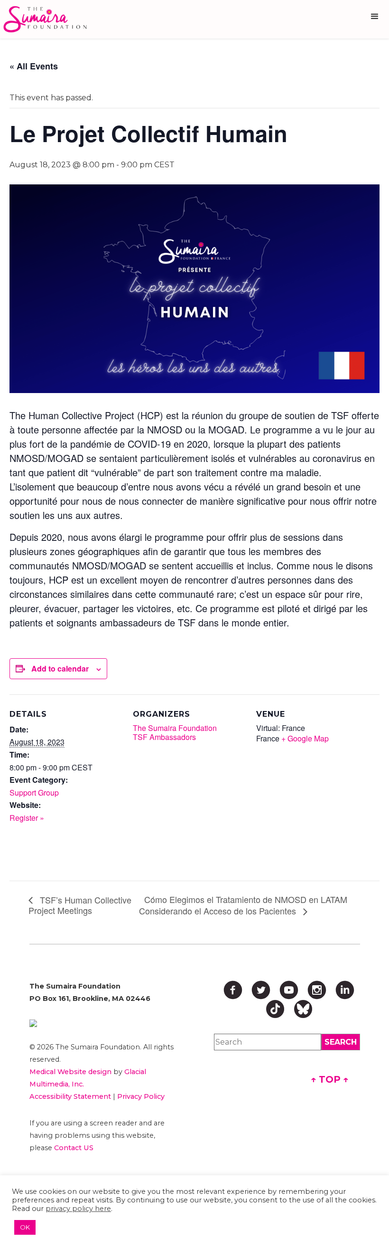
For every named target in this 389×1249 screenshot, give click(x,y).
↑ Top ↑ (330, 1079)
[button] (375, 16)
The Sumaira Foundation (175, 727)
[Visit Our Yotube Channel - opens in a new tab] (288, 989)
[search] (340, 1042)
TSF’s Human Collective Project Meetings (79, 905)
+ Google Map (305, 738)
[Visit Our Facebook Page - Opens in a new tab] (232, 989)
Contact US (73, 1147)
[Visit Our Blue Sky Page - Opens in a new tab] (303, 1008)
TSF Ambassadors (164, 736)
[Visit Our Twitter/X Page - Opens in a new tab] (260, 989)
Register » (26, 817)
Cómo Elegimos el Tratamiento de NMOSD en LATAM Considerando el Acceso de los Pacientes (243, 905)
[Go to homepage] (47, 19)
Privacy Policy (141, 1096)
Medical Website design (70, 1071)
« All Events (33, 66)
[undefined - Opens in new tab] (103, 1023)
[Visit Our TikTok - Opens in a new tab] (275, 1008)
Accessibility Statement (70, 1096)
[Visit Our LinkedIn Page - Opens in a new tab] (344, 989)
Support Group (34, 792)
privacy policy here (78, 1208)
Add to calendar (60, 668)
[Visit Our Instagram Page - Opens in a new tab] (316, 989)
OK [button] (25, 1227)
